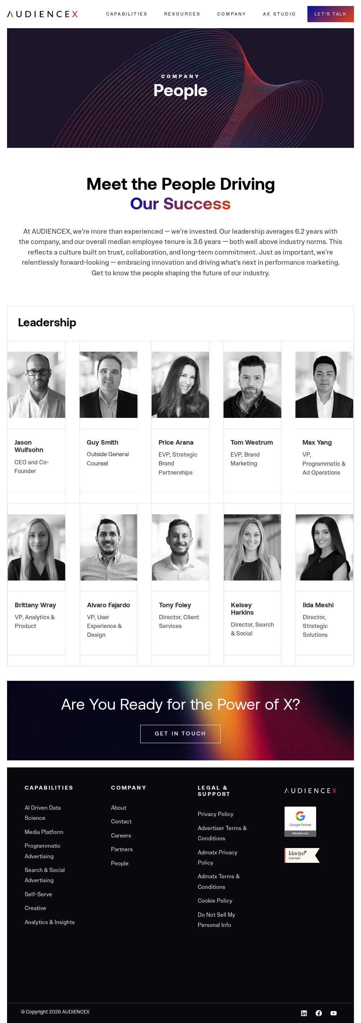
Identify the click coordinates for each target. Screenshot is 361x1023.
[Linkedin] (304, 1013)
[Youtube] (333, 1013)
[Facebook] (318, 1013)
